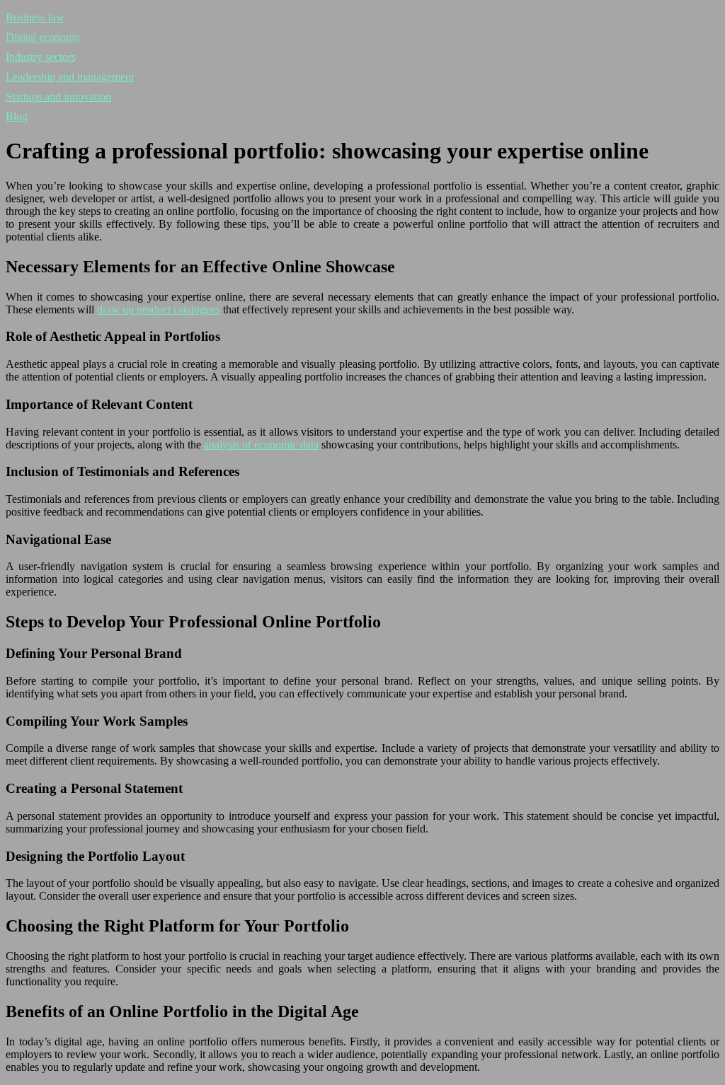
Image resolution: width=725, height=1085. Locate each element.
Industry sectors (41, 57)
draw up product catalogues (158, 309)
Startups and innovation (58, 97)
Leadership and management (70, 77)
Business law (35, 17)
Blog (17, 116)
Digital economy (43, 37)
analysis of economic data (261, 445)
